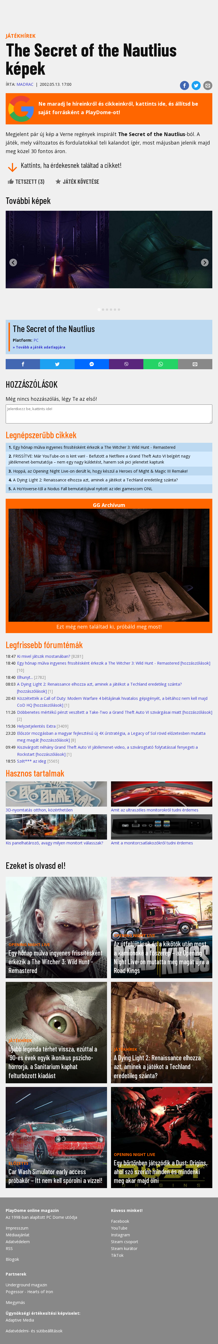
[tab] (98, 309)
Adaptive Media (20, 1320)
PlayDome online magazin (32, 1210)
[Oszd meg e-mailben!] (208, 85)
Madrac (24, 84)
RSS (9, 1248)
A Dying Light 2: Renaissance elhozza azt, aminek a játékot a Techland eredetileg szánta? (93, 480)
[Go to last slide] (13, 262)
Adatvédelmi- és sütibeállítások (34, 1330)
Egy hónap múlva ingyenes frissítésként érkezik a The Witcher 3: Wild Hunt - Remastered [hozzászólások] (113, 663)
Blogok (12, 1259)
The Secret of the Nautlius (54, 328)
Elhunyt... (25, 677)
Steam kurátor (124, 1248)
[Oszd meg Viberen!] (126, 364)
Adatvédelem (18, 1241)
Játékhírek (20, 35)
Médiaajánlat (18, 1234)
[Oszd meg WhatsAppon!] (160, 364)
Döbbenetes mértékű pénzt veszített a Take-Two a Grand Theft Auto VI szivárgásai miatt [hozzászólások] (114, 712)
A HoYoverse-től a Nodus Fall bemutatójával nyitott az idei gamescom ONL (80, 488)
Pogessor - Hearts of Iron (29, 1291)
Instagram (120, 1234)
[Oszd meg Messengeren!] (92, 364)
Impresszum (17, 1228)
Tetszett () (29, 181)
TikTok (117, 1255)
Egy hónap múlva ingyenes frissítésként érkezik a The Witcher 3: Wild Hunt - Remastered (92, 447)
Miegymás (15, 1302)
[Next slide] (205, 262)
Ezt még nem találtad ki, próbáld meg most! (109, 626)
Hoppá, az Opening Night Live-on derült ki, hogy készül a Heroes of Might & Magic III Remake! (98, 471)
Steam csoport (124, 1241)
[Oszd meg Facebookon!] (184, 85)
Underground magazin (26, 1284)
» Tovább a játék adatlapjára (39, 347)
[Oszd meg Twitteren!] (196, 85)
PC (36, 340)
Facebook (120, 1221)
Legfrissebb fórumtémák (44, 644)
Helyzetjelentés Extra (36, 726)
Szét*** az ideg (31, 761)
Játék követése (80, 181)
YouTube (119, 1228)
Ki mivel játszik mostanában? (43, 656)
